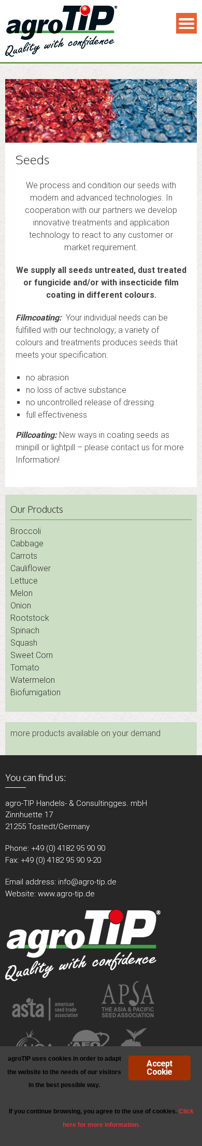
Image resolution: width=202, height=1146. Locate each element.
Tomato (24, 668)
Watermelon (32, 680)
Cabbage (27, 543)
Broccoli (25, 531)
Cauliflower (30, 568)
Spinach (24, 630)
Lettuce (24, 581)
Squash (23, 643)
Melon (21, 593)
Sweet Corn (31, 655)
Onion (20, 605)
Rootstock (29, 618)
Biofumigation (35, 692)
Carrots (23, 556)
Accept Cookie (159, 1068)
